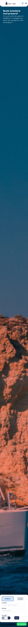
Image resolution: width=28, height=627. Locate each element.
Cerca (16, 617)
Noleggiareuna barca (20, 598)
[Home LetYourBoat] (10, 3)
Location (4, 602)
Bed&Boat (8, 598)
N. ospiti (4, 615)
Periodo (4, 608)
